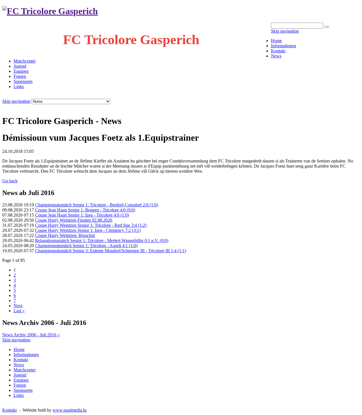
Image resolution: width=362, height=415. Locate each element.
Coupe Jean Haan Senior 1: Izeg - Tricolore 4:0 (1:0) (82, 215)
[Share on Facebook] (16, 107)
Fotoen (20, 76)
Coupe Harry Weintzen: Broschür (65, 235)
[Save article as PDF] (10, 107)
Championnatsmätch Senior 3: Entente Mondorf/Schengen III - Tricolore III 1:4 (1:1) (110, 250)
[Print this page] (4, 107)
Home (276, 40)
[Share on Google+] (27, 107)
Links (19, 86)
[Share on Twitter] (21, 107)
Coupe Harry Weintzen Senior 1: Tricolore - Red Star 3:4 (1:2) (90, 225)
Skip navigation (285, 31)
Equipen (21, 71)
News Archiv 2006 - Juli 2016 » (31, 334)
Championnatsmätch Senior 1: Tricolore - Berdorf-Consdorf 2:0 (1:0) (96, 204)
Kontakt (278, 50)
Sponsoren (23, 81)
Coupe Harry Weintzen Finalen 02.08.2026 (73, 220)
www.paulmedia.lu (70, 410)
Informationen (283, 45)
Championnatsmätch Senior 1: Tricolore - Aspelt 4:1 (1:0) (86, 245)
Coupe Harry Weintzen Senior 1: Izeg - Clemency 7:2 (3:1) (88, 230)
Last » (19, 310)
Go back (10, 180)
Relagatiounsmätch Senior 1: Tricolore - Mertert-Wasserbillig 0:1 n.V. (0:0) (101, 240)
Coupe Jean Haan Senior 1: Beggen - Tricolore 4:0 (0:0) (85, 210)
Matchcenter (25, 61)
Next (18, 305)
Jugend (20, 66)
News (276, 56)
